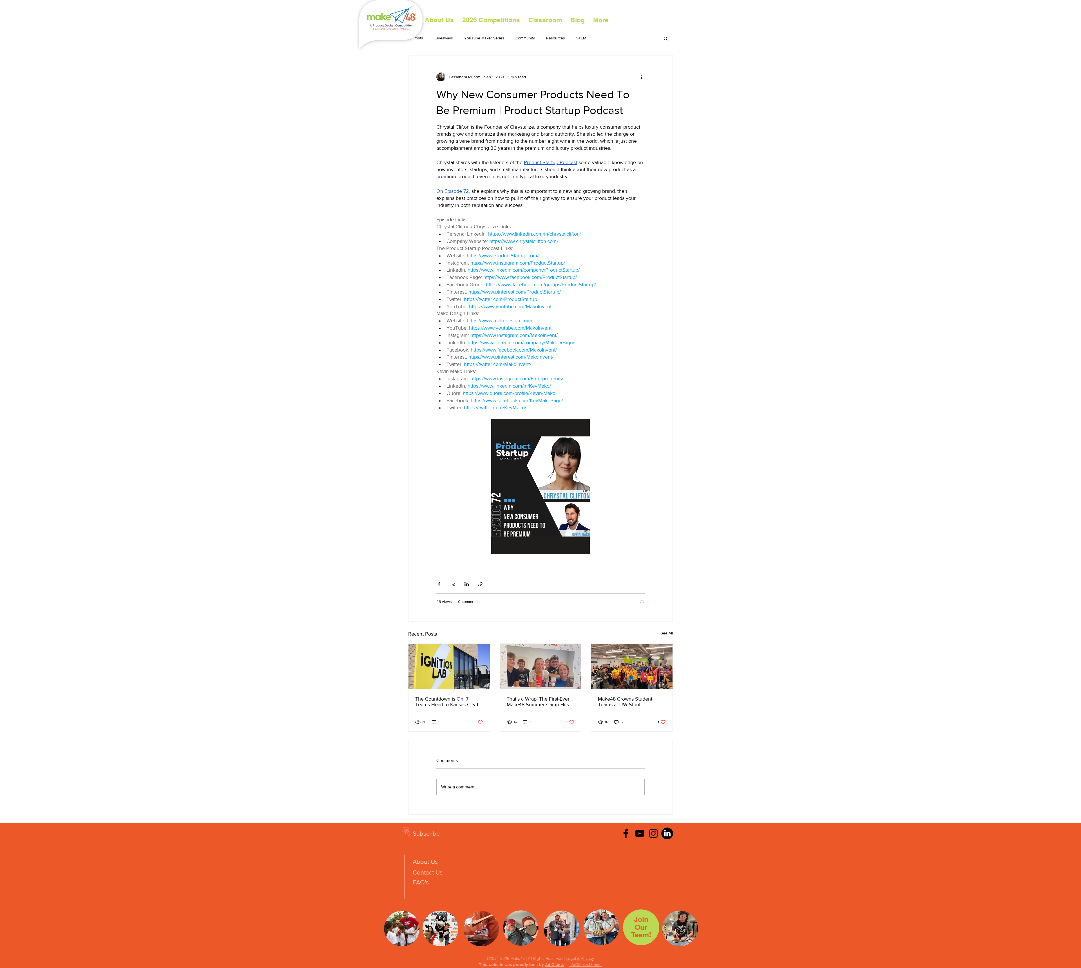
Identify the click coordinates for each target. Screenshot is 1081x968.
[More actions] (641, 76)
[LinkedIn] (667, 833)
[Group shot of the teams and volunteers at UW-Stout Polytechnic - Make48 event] (632, 666)
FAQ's (421, 882)
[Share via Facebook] (439, 584)
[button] (491, 20)
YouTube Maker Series (484, 38)
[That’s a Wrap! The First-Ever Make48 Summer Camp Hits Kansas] (540, 666)
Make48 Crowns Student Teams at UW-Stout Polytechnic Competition (625, 701)
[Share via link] (480, 584)
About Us (425, 862)
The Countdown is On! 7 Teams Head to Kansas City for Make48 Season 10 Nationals (449, 701)
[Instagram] (653, 833)
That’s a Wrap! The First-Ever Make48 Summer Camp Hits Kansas (538, 701)
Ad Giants (554, 964)
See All (667, 633)
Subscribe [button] (426, 833)
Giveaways (443, 38)
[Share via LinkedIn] (466, 584)
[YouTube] (640, 833)
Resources (555, 38)
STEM (581, 38)
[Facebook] (626, 833)
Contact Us (428, 872)
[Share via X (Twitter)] (452, 584)
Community (525, 38)
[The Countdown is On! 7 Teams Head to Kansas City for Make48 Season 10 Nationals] (449, 666)
